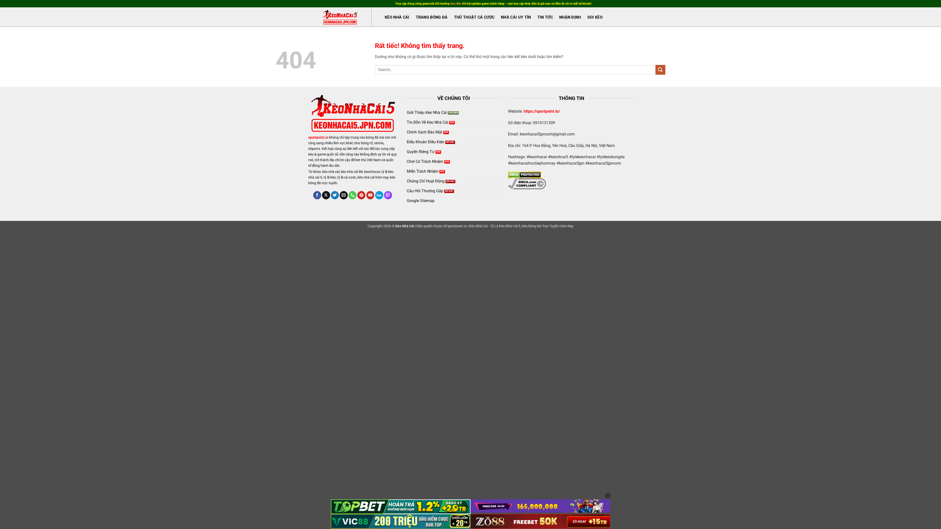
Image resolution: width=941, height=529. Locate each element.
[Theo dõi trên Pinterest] (361, 195)
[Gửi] (660, 69)
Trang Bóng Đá (432, 17)
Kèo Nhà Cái (397, 17)
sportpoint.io (318, 137)
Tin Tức (545, 17)
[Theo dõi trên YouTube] (370, 195)
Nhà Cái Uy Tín (516, 17)
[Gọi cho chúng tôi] (352, 195)
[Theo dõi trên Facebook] (317, 195)
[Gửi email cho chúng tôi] (344, 195)
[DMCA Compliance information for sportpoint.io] (527, 183)
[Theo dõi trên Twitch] (388, 195)
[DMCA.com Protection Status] (524, 174)
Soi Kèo (595, 17)
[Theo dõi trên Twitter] (335, 195)
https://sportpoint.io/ (542, 111)
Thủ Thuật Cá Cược (474, 17)
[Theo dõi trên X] (326, 195)
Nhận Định (570, 17)
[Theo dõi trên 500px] (379, 195)
